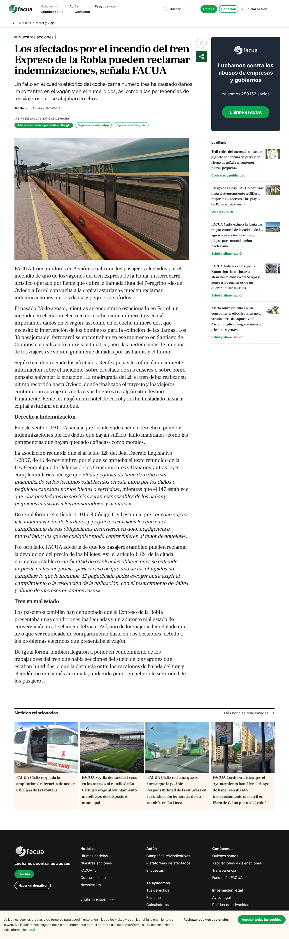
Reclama (153, 897)
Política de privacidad (230, 904)
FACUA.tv (88, 870)
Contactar (82, 12)
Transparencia (224, 870)
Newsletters (90, 885)
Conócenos (49, 12)
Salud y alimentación (227, 253)
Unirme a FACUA (246, 112)
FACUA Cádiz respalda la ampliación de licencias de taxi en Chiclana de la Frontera (46, 784)
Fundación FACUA (227, 877)
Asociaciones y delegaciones (237, 863)
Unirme (208, 9)
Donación (228, 9)
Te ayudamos (105, 6)
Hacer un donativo (33, 885)
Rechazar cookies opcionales (206, 919)
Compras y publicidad (228, 175)
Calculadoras (157, 904)
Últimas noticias (94, 856)
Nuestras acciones (96, 863)
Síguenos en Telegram (131, 125)
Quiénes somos (225, 856)
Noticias (46, 6)
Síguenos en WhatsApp (93, 125)
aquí (31, 930)
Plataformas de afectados (168, 863)
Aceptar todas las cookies (262, 919)
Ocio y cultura (222, 212)
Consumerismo (93, 877)
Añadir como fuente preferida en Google (43, 125)
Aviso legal (221, 897)
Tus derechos (157, 890)
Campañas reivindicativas (168, 856)
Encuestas (155, 870)
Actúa (73, 6)
